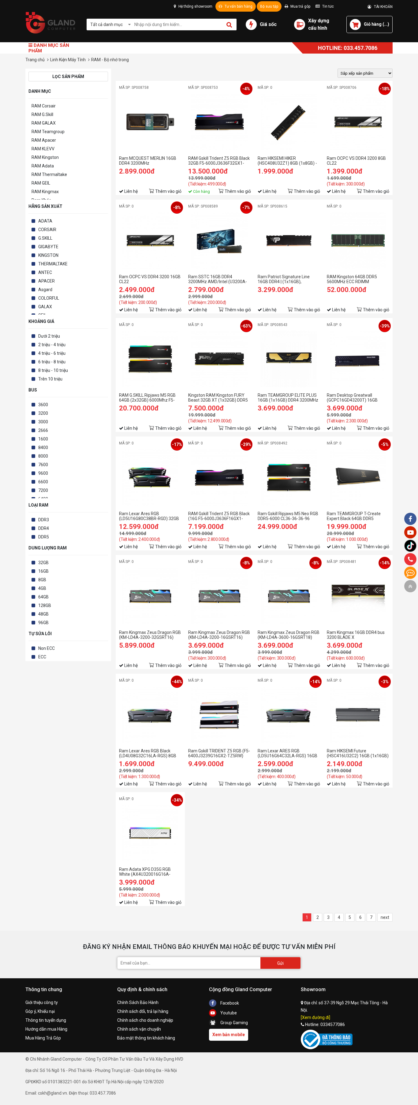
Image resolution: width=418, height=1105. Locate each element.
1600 (43, 438)
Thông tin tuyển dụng (45, 1020)
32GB (43, 562)
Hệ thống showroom (194, 6)
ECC (42, 656)
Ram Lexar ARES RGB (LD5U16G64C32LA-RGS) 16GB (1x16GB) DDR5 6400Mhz (287, 753)
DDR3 (43, 519)
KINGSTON (48, 255)
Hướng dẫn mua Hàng (46, 1029)
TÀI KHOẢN (382, 7)
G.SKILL (45, 238)
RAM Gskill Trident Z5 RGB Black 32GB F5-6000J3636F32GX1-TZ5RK (219, 161)
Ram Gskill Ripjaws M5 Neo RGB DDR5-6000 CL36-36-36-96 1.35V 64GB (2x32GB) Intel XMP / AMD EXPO (288, 516)
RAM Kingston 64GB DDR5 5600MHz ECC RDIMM (352, 279)
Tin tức (327, 6)
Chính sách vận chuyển (139, 1029)
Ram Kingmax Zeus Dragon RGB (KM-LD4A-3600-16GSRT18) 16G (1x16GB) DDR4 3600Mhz (288, 635)
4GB (42, 588)
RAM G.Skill (42, 114)
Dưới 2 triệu (49, 336)
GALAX (45, 306)
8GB (42, 579)
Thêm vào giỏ (168, 191)
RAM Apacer (44, 140)
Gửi (280, 963)
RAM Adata (43, 165)
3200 (43, 413)
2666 (43, 430)
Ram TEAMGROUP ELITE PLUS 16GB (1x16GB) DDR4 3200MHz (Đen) (288, 398)
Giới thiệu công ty (41, 1002)
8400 (43, 447)
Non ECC (46, 648)
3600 (43, 404)
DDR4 (43, 528)
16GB (43, 571)
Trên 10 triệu (50, 378)
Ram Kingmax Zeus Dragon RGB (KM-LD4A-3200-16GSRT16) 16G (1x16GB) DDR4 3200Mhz (219, 635)
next (385, 917)
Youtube (228, 1012)
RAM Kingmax (45, 191)
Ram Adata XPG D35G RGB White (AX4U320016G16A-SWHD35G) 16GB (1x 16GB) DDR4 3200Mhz (145, 872)
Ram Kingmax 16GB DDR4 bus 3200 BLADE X (356, 635)
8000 (43, 456)
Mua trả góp (299, 6)
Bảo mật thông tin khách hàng (146, 1038)
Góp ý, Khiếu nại (40, 1011)
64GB (43, 596)
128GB (44, 605)
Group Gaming (233, 1022)
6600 (43, 481)
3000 (43, 421)
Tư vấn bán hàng (238, 6)
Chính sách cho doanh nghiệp (145, 1020)
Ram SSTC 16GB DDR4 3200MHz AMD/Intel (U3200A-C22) (217, 279)
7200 (43, 490)
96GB (43, 622)
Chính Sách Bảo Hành (138, 1002)
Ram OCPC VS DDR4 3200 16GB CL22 (150, 279)
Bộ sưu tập (269, 6)
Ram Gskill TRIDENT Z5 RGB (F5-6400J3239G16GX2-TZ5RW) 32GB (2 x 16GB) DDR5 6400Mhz (219, 753)
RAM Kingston (45, 157)
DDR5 (43, 536)
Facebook (229, 1003)
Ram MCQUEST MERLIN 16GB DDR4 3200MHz (147, 161)
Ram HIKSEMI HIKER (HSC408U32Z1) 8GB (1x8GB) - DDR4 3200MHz (287, 161)
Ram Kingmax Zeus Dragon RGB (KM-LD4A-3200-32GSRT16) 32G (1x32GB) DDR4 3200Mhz (150, 635)
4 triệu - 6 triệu (51, 353)
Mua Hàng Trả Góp (43, 1038)
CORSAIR (47, 229)
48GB (43, 614)
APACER (46, 281)
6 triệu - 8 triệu (51, 361)
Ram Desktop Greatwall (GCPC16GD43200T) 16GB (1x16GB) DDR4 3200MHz (352, 398)
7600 (43, 464)
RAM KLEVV (43, 148)
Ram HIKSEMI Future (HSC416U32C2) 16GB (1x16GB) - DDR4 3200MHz (358, 753)
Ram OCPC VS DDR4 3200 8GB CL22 (356, 161)
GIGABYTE (48, 246)
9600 (43, 473)
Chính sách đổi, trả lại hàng (142, 1011)
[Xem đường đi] (315, 1017)
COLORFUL (48, 298)
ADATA (45, 221)
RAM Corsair (44, 105)
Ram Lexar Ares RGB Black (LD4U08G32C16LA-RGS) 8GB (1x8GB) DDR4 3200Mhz (147, 753)
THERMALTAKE (53, 263)
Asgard (45, 289)
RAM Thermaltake (49, 174)
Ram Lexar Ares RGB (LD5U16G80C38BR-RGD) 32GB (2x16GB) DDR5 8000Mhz (149, 516)
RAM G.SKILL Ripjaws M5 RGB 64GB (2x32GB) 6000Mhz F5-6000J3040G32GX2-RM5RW (147, 398)
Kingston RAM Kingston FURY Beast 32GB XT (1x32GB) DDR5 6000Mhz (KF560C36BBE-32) (218, 398)
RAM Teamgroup (48, 131)
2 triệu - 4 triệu (51, 344)
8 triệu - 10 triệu (53, 370)
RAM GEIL (41, 183)
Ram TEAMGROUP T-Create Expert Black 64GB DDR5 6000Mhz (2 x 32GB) (354, 516)
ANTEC (45, 272)
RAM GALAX (44, 123)
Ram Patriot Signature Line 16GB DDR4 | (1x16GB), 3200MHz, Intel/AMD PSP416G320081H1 (284, 279)
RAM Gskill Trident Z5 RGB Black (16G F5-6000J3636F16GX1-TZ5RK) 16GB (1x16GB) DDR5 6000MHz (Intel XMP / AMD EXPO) (219, 516)
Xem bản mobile (228, 1034)
